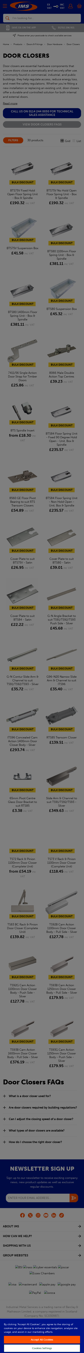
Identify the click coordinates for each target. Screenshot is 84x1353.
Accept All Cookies (42, 1339)
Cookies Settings (42, 1348)
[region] (42, 1335)
